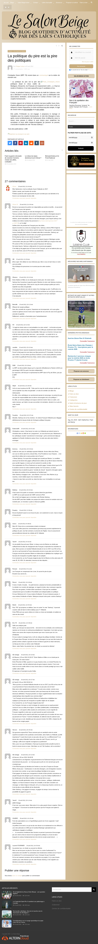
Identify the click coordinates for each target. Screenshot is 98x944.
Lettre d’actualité (47, 2)
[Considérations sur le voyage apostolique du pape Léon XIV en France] (6, 927)
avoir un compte (17, 875)
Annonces (59, 2)
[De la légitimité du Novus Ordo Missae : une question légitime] (6, 898)
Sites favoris (73, 406)
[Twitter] (10, 143)
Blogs (12, 2)
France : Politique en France (16, 51)
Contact (35, 2)
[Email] (42, 143)
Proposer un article (72, 2)
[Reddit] (31, 143)
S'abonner (56, 905)
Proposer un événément (81, 379)
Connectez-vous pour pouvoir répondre (24, 198)
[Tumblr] (36, 143)
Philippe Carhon (20, 66)
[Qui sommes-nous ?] (77, 433)
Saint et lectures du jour (78, 403)
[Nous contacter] (79, 433)
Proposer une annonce (81, 371)
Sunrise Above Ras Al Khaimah (79, 338)
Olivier (14, 186)
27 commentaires (18, 69)
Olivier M (15, 204)
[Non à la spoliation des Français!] (81, 97)
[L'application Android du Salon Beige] (85, 433)
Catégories (73, 400)
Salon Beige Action (23, 2)
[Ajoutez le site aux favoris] (81, 433)
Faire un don (74, 394)
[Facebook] (15, 143)
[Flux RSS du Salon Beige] (83, 433)
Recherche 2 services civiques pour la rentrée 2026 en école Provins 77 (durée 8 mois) (79, 358)
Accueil (6, 2)
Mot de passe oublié (87, 61)
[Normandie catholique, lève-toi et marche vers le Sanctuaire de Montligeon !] (6, 917)
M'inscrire (91, 69)
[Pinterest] (20, 143)
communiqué (43, 75)
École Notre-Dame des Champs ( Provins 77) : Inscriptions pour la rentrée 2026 (80, 347)
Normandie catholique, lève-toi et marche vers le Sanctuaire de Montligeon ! (27, 911)
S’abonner (73, 397)
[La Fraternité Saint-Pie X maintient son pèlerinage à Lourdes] (6, 908)
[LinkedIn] (26, 143)
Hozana (85, 224)
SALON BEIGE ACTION (81, 76)
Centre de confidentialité (78, 409)
